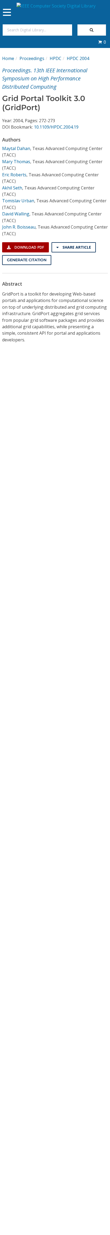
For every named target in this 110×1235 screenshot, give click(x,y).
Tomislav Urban (18, 201)
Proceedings (31, 58)
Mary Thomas (16, 162)
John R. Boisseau (19, 227)
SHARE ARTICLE (76, 247)
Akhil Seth (12, 188)
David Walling (15, 214)
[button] (102, 42)
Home (8, 58)
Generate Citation (26, 260)
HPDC (55, 58)
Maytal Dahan (16, 148)
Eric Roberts (14, 175)
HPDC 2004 (78, 58)
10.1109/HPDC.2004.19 (56, 127)
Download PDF (28, 247)
